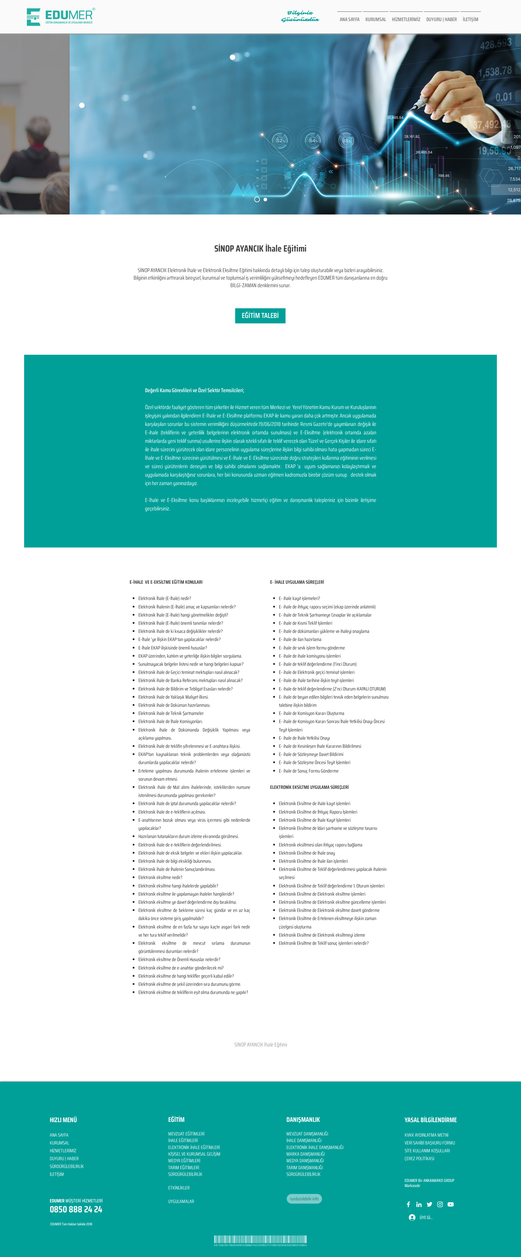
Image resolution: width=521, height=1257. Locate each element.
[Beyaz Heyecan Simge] (429, 1204)
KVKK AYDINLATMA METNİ (426, 1135)
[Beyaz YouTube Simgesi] (450, 1204)
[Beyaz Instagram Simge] (440, 1204)
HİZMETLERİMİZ (63, 1150)
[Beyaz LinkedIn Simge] (419, 1204)
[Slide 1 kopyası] (265, 199)
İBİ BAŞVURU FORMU (437, 1143)
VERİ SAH (412, 1143)
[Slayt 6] (257, 199)
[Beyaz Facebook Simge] (408, 1204)
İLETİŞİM (57, 1174)
